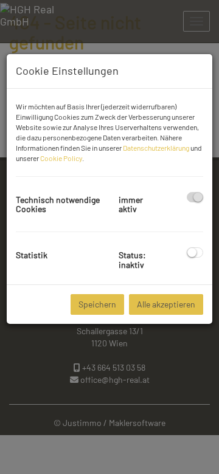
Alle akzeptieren (166, 304)
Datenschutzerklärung (156, 147)
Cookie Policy (61, 158)
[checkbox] (195, 197)
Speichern (97, 304)
